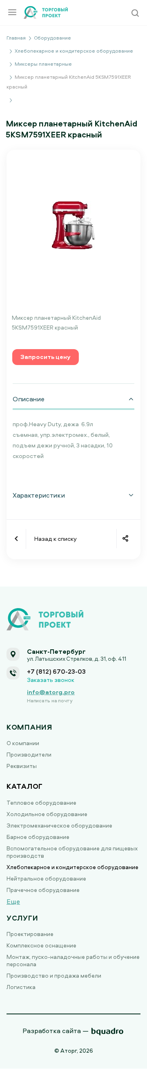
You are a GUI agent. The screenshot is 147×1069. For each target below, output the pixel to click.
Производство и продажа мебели (54, 975)
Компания (29, 727)
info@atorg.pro (51, 692)
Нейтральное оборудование (46, 878)
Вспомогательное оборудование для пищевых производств (72, 851)
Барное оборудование (38, 837)
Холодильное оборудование (47, 814)
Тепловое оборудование (41, 802)
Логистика (21, 987)
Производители (29, 754)
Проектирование (30, 934)
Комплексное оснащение (41, 945)
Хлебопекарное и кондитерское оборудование (72, 867)
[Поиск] (135, 14)
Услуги (22, 918)
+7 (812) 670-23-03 (56, 671)
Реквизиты (22, 766)
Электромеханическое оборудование (59, 825)
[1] (73, 224)
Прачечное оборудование (43, 890)
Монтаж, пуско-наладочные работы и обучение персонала (73, 960)
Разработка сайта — (55, 1030)
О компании (23, 743)
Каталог (25, 786)
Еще (13, 901)
